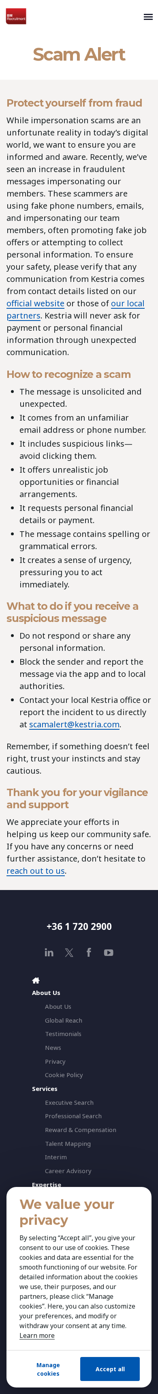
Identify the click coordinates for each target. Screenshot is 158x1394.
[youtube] (108, 952)
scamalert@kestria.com (74, 724)
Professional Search (73, 1116)
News (53, 1047)
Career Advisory (68, 1171)
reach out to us (35, 870)
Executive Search (69, 1102)
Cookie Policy (64, 1075)
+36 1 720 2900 (79, 926)
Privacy (55, 1061)
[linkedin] (49, 952)
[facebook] (89, 952)
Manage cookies (48, 1369)
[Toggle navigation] (148, 16)
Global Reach (63, 1020)
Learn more (37, 1335)
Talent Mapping (68, 1143)
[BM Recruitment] (73, 16)
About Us (58, 1006)
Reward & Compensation (80, 1130)
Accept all (110, 1369)
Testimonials (63, 1034)
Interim (56, 1157)
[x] (69, 952)
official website (35, 303)
